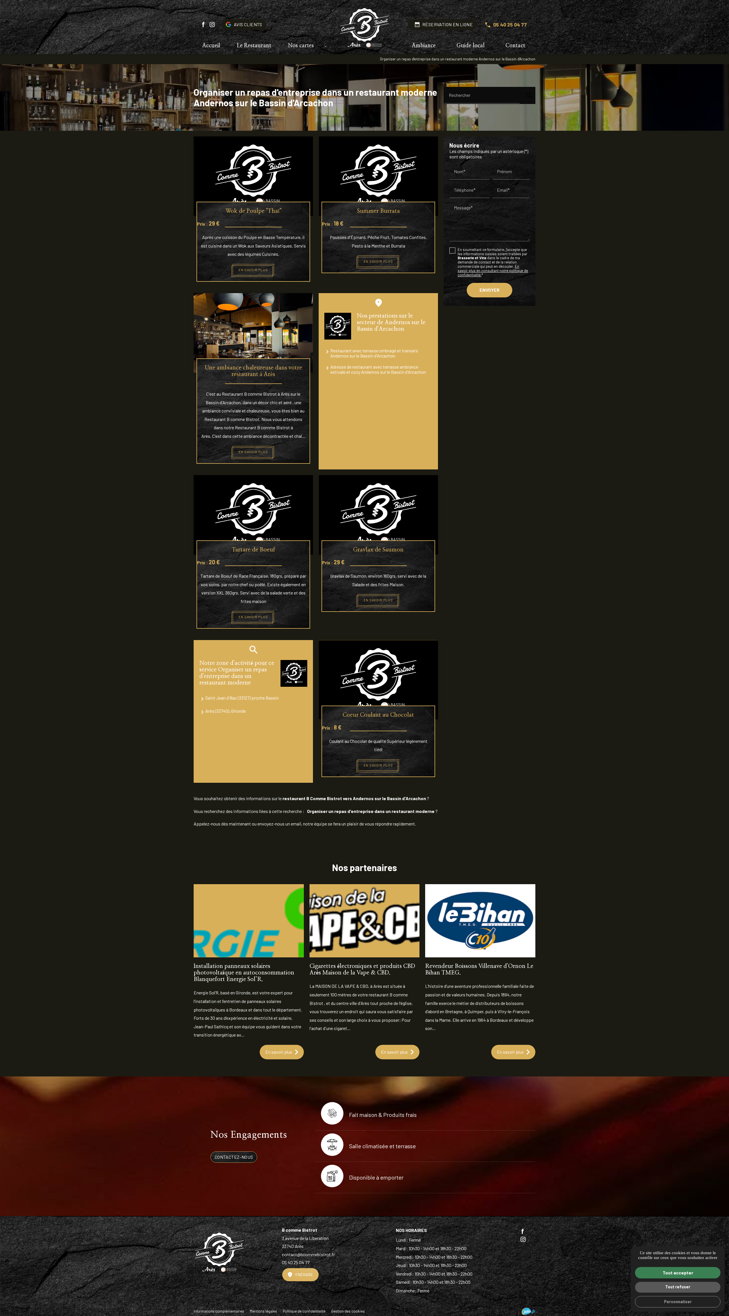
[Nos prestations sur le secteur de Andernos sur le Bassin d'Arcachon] (337, 326)
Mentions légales (263, 1311)
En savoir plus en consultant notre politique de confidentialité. (493, 270)
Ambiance (424, 45)
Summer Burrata (378, 211)
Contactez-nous (234, 1157)
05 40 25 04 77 (510, 24)
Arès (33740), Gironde (225, 711)
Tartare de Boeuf (253, 550)
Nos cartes (301, 45)
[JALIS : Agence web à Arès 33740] (528, 1311)
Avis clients (248, 24)
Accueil (211, 45)
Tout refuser (677, 1286)
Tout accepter (678, 1272)
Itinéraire (304, 1274)
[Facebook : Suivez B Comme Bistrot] (203, 24)
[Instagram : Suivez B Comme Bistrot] (212, 24)
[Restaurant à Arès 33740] (364, 28)
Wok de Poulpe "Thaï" (253, 211)
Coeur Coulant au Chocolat (378, 715)
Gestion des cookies (348, 1311)
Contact (515, 45)
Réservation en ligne (447, 24)
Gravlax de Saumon (378, 550)
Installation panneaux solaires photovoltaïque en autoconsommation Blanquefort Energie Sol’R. (244, 972)
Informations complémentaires (219, 1311)
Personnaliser (678, 1301)
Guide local (470, 45)
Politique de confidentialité (304, 1311)
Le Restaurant (254, 45)
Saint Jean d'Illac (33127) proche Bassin (242, 697)
